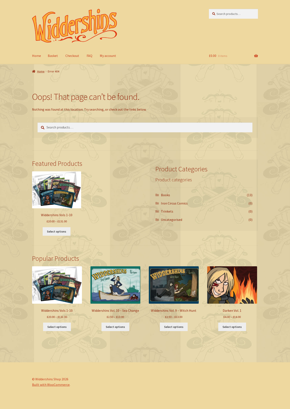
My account (108, 56)
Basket (53, 56)
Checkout (72, 56)
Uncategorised (171, 219)
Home (36, 56)
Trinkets (167, 211)
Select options (56, 231)
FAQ (89, 56)
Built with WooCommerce (51, 384)
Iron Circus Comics (174, 203)
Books (165, 195)
